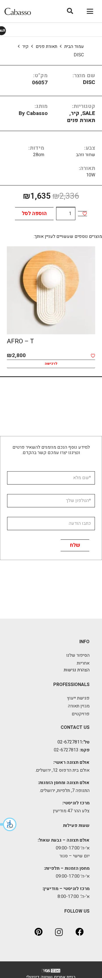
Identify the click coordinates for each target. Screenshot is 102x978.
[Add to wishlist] (84, 213)
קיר (25, 46)
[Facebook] (79, 932)
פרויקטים (81, 714)
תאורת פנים (46, 46)
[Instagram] (59, 932)
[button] (8, 824)
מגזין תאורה (79, 706)
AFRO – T (20, 341)
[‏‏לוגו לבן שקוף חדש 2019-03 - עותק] (51, 972)
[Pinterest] (38, 932)
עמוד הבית (74, 46)
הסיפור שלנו (78, 655)
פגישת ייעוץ (78, 698)
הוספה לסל (34, 213)
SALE (88, 113)
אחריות (83, 663)
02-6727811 (70, 742)
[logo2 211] (18, 11)
